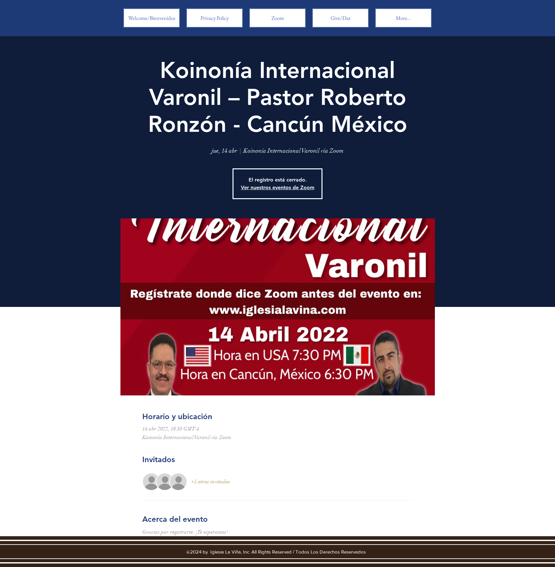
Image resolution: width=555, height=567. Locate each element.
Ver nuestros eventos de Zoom (277, 187)
